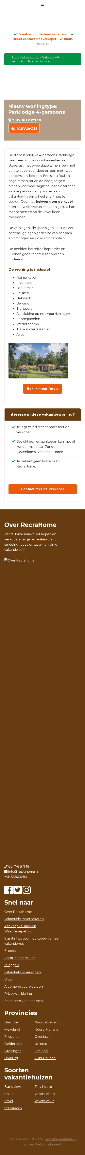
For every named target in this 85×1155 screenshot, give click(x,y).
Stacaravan (13, 1108)
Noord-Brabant (47, 1022)
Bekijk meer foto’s (42, 389)
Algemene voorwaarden (23, 986)
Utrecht (41, 1044)
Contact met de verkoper (42, 489)
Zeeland (41, 1051)
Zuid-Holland (45, 1058)
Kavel (8, 1101)
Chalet (9, 1094)
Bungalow (12, 1087)
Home (15, 57)
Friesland (11, 1037)
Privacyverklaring (18, 994)
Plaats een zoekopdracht (24, 1001)
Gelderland (48, 57)
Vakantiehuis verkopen (22, 972)
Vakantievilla (44, 1101)
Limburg (11, 1058)
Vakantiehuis (45, 1094)
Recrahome (42, 22)
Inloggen (11, 965)
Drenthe (11, 1022)
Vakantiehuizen (30, 57)
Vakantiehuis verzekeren (24, 919)
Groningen (13, 1051)
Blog (8, 979)
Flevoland (12, 1029)
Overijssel (42, 1037)
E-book (10, 951)
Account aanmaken (20, 958)
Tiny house (43, 1087)
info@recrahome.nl (23, 872)
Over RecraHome (18, 912)
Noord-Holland (47, 1029)
